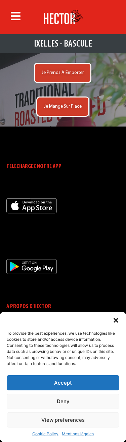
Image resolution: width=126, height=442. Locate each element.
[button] (116, 320)
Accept (63, 383)
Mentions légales (78, 433)
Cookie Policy (45, 433)
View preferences (63, 420)
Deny (63, 401)
